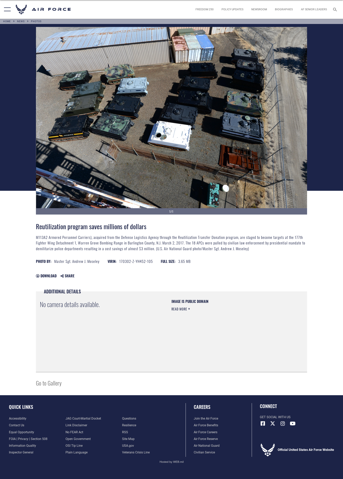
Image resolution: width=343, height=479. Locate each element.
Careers (202, 406)
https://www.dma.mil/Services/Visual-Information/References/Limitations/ (218, 334)
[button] (6, 9)
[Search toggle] (335, 9)
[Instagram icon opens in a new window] (283, 424)
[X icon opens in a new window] (273, 424)
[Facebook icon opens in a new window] (263, 424)
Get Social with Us (275, 417)
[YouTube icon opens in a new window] (293, 424)
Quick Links (21, 406)
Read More (180, 309)
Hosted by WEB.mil (172, 461)
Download (48, 275)
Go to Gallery (49, 383)
